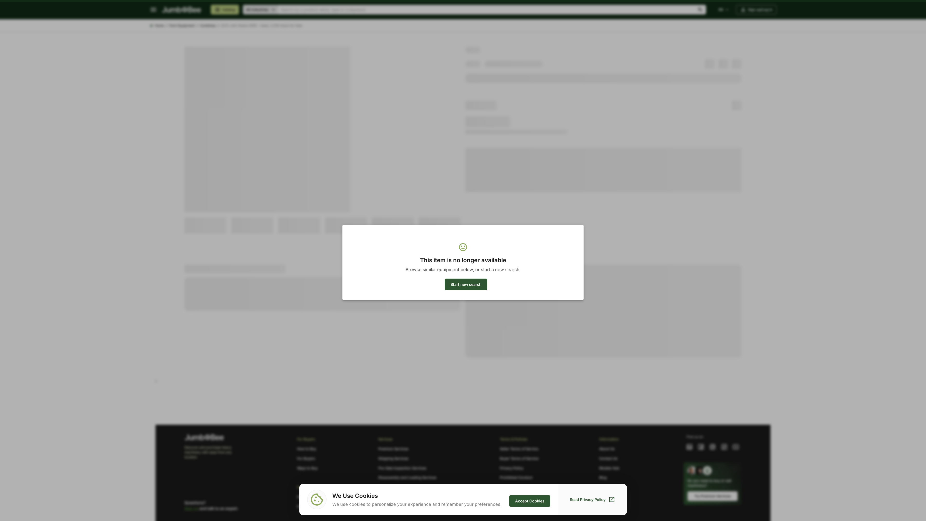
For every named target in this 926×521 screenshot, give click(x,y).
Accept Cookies (530, 501)
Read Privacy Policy (588, 499)
